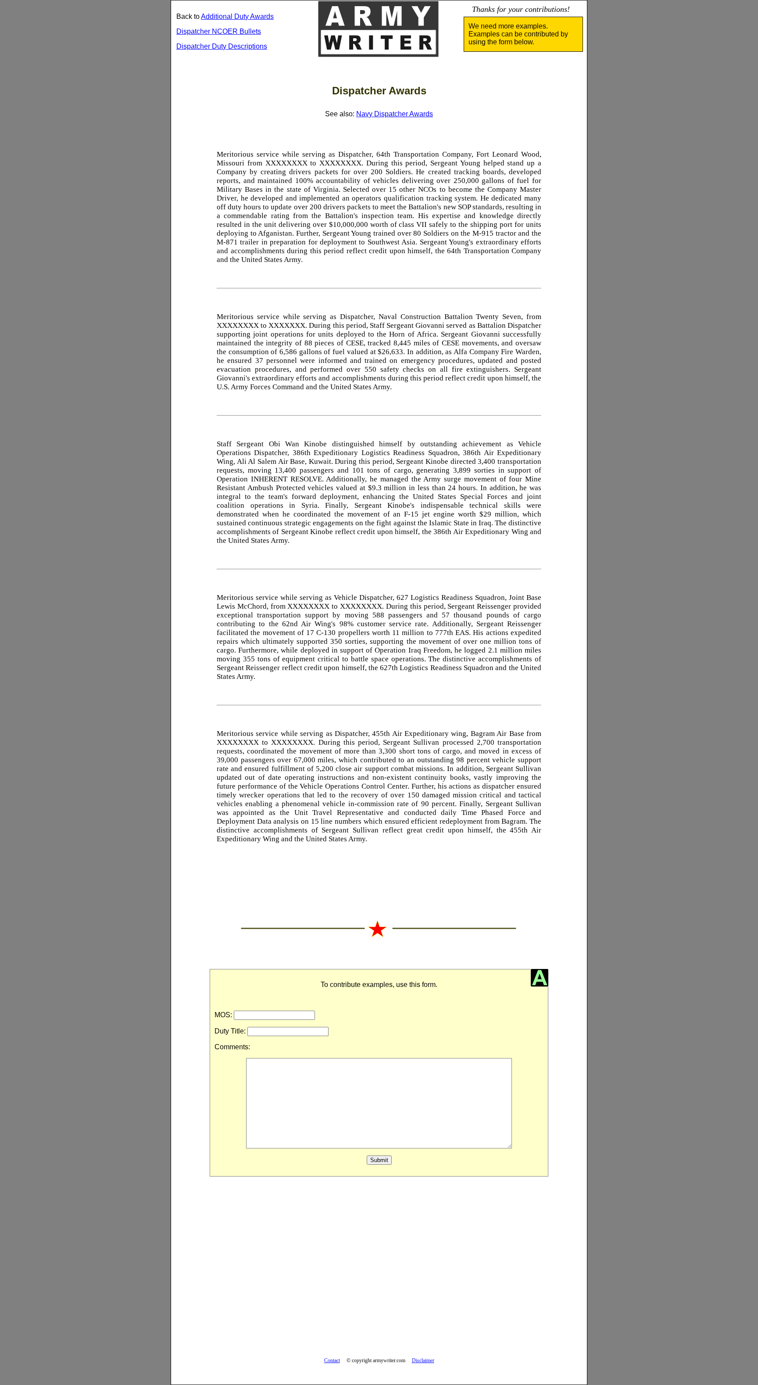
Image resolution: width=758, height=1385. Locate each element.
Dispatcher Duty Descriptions (221, 46)
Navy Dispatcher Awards (394, 114)
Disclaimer (423, 1360)
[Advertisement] (379, 1271)
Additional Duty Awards (237, 16)
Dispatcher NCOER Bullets (218, 31)
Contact (332, 1360)
